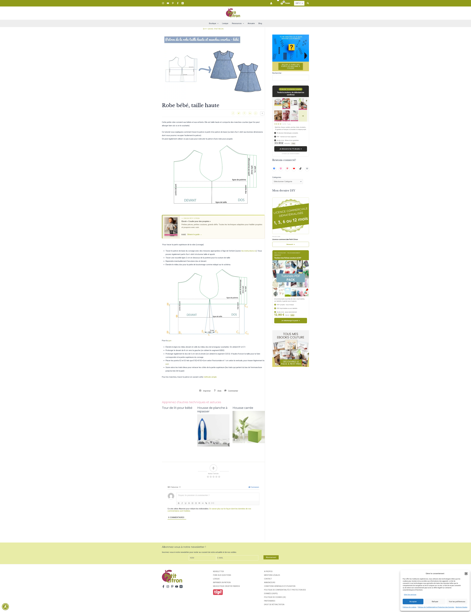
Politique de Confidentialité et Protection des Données (436, 607)
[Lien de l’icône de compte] (271, 3)
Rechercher (276, 73)
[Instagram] (163, 3)
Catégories (276, 177)
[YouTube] (168, 3)
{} (209, 503)
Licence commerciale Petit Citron (285, 239)
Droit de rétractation (274, 605)
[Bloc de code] (202, 503)
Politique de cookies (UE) (275, 597)
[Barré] (189, 503)
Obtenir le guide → (194, 234)
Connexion (254, 487)
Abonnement (271, 557)
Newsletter (218, 571)
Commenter (233, 391)
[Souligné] (185, 503)
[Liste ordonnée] (192, 503)
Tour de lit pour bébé (177, 408)
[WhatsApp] (256, 113)
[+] (212, 503)
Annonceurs (269, 582)
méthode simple (210, 377)
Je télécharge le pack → (290, 320)
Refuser (435, 601)
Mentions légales (461, 607)
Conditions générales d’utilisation (279, 586)
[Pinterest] (173, 3)
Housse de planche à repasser (212, 409)
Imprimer (207, 391)
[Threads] (183, 3)
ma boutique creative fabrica (226, 586)
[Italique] (182, 503)
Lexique (216, 579)
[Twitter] (239, 113)
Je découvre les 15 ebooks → (291, 149)
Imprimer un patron (222, 582)
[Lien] (206, 503)
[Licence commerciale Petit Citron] (290, 215)
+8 (303, 116)
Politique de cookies (409, 607)
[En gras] (178, 503)
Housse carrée (243, 408)
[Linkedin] (250, 113)
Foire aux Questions (222, 575)
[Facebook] (178, 3)
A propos (268, 571)
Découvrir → (291, 244)
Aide (219, 391)
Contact (268, 579)
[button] (466, 573)
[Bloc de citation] (199, 503)
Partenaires (269, 601)
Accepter (413, 601)
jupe (169, 340)
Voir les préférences (457, 601)
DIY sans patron (213, 29)
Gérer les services (410, 594)
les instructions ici (249, 251)
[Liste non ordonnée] (196, 503)
